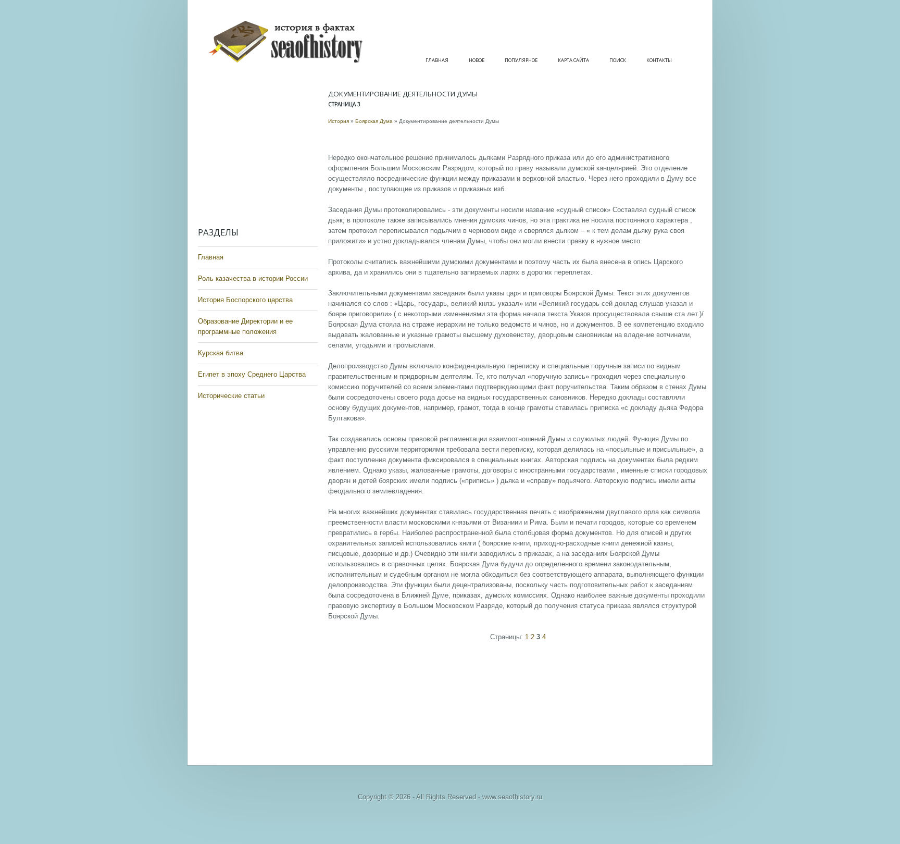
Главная (437, 60)
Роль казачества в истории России (253, 278)
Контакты (659, 60)
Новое (476, 60)
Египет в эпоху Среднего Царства (252, 374)
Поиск (617, 60)
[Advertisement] (260, 151)
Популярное (521, 60)
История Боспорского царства (245, 300)
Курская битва (220, 353)
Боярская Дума (374, 121)
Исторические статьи (231, 396)
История (338, 121)
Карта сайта (573, 60)
